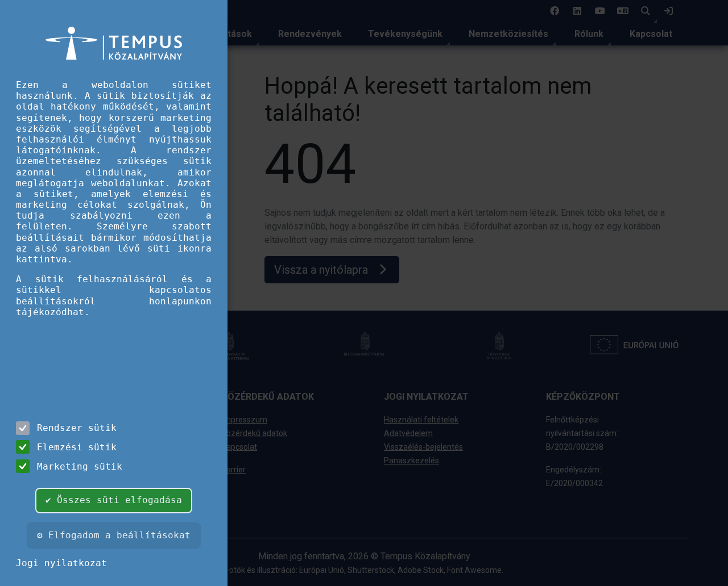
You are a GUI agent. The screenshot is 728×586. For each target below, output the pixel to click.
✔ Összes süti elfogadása (114, 500)
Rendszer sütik (77, 427)
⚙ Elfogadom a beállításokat (114, 535)
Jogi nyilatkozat (61, 563)
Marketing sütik (79, 466)
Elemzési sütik (77, 447)
